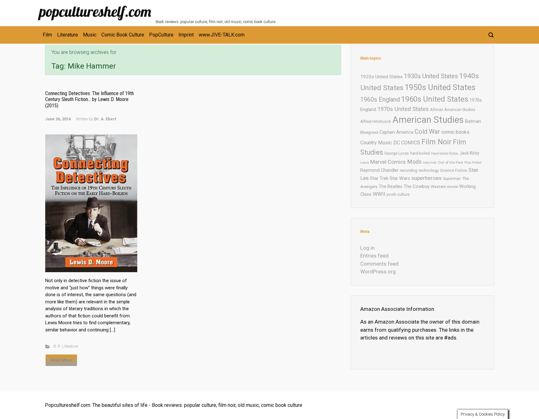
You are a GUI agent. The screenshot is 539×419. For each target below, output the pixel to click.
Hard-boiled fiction (444, 154)
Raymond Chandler (379, 170)
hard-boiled (420, 153)
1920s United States (381, 76)
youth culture (398, 194)
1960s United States (434, 99)
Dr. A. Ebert (105, 119)
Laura (364, 163)
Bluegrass (369, 132)
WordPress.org (378, 271)
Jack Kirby (469, 153)
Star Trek (379, 178)
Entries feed (374, 256)
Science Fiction (453, 170)
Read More (61, 360)
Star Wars (400, 178)
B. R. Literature (65, 346)
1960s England (380, 99)
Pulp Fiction (473, 163)
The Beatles (390, 186)
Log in (367, 248)
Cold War (427, 131)
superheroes (426, 178)
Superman (452, 178)
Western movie (444, 186)
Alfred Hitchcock (375, 121)
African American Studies (452, 109)
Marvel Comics (388, 162)
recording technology (419, 170)
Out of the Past (450, 162)
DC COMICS (406, 143)
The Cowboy (417, 186)
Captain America (396, 132)
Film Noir (436, 141)
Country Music (376, 143)
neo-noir (430, 162)
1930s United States (431, 76)
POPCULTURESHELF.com (223, 9)
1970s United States (403, 109)
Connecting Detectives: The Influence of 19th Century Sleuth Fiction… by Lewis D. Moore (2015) (89, 99)
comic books (455, 132)
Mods (414, 161)
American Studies (428, 119)
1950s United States (440, 87)
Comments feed (379, 264)
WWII (379, 194)
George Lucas (396, 153)
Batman (473, 121)
